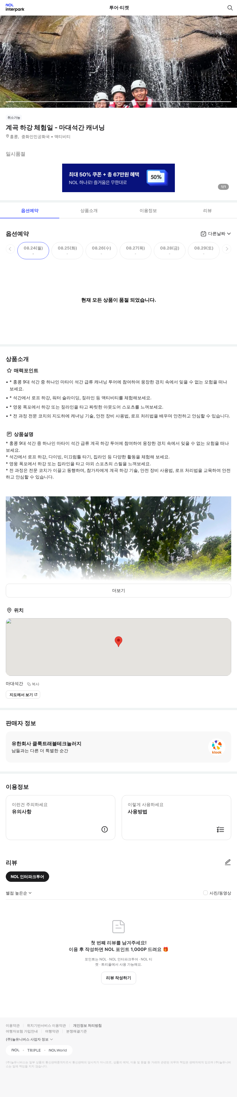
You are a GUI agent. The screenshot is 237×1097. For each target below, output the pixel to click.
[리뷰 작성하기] (227, 862)
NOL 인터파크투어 (27, 876)
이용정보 (148, 210)
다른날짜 (216, 233)
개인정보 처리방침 (87, 1025)
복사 (35, 684)
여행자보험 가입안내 (22, 1031)
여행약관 (52, 1031)
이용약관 (13, 1025)
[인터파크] (12, 7)
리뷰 (207, 210)
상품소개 (89, 210)
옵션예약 (29, 210)
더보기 (118, 590)
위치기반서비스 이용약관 (46, 1025)
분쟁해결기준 (76, 1031)
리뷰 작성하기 (118, 977)
